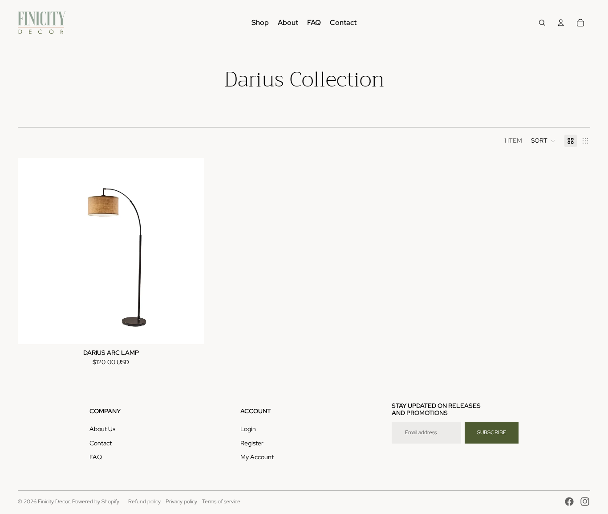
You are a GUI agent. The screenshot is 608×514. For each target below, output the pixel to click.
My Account (257, 457)
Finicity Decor (53, 501)
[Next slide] (190, 251)
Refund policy (144, 501)
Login (248, 429)
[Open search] (542, 23)
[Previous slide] (31, 251)
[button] (543, 141)
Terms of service (221, 501)
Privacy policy (181, 501)
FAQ (95, 457)
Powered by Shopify (95, 501)
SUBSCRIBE (491, 432)
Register (251, 443)
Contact (100, 443)
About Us (102, 429)
